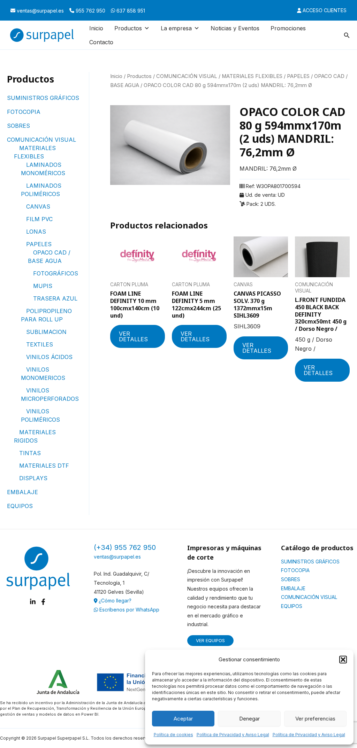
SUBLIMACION (46, 331)
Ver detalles (133, 336)
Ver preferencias (315, 718)
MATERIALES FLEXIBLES (252, 76)
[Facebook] (43, 602)
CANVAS (38, 206)
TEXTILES (39, 344)
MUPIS (42, 285)
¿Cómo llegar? (114, 600)
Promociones (288, 28)
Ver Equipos (210, 640)
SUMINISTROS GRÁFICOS (43, 97)
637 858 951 (130, 11)
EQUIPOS (20, 505)
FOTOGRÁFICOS (55, 273)
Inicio (96, 28)
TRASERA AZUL (55, 298)
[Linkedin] (33, 602)
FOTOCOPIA (23, 111)
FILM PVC (39, 219)
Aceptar (183, 718)
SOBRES (18, 125)
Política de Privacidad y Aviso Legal (233, 734)
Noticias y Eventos (235, 28)
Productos (139, 76)
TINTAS (30, 453)
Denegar (249, 718)
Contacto (101, 42)
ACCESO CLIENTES (324, 10)
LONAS (36, 231)
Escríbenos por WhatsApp (128, 610)
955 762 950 (89, 11)
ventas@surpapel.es (39, 11)
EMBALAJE (22, 492)
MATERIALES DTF (44, 465)
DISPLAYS (33, 478)
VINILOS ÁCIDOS (49, 356)
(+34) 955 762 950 (125, 547)
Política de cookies (173, 734)
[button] (343, 659)
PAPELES (39, 244)
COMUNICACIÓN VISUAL (41, 139)
